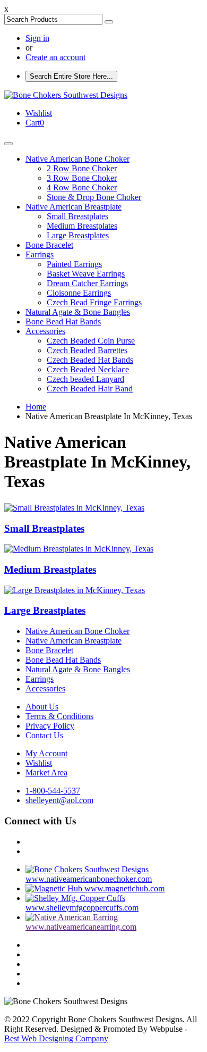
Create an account (55, 57)
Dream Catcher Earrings (87, 283)
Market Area (46, 772)
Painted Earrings (74, 264)
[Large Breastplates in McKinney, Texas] (74, 590)
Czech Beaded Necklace (88, 369)
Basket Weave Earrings (86, 273)
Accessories (45, 331)
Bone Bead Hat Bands (63, 321)
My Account (46, 753)
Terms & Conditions (59, 716)
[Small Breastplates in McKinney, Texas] (74, 507)
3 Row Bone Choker (82, 177)
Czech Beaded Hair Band (90, 388)
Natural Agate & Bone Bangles (77, 311)
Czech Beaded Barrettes (87, 350)
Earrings (39, 254)
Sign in (37, 38)
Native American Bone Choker (77, 158)
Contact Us (44, 735)
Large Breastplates (78, 235)
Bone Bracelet (49, 244)
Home (35, 406)
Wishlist (38, 762)
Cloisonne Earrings (79, 292)
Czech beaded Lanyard (85, 378)
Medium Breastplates (82, 225)
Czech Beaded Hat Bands (90, 359)
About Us (41, 706)
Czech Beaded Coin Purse (91, 340)
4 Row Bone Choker (82, 187)
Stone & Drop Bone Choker (94, 197)
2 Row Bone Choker (82, 168)
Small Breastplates (77, 216)
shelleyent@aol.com (59, 800)
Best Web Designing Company (56, 1038)
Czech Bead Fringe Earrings (94, 302)
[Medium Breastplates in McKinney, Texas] (78, 548)
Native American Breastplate (73, 206)
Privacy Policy (49, 725)
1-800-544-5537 (52, 790)
